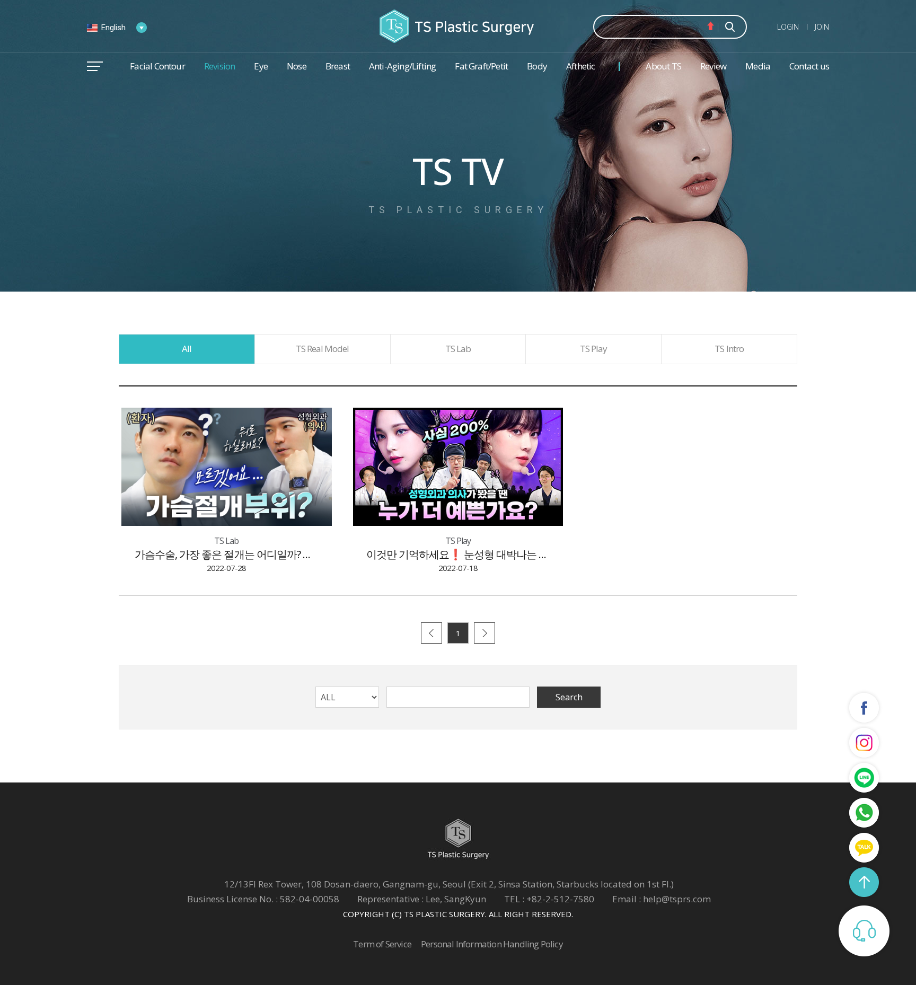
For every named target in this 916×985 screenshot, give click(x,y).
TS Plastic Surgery (458, 26)
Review (713, 66)
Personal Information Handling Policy (492, 944)
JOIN (822, 27)
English (113, 27)
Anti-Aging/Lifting (402, 66)
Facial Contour (157, 66)
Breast (337, 66)
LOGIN (788, 27)
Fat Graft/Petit (481, 66)
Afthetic (580, 66)
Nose (296, 66)
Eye (261, 66)
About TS (663, 66)
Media (757, 66)
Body (537, 66)
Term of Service (382, 944)
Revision (219, 66)
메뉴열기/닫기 (95, 66)
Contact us (809, 66)
